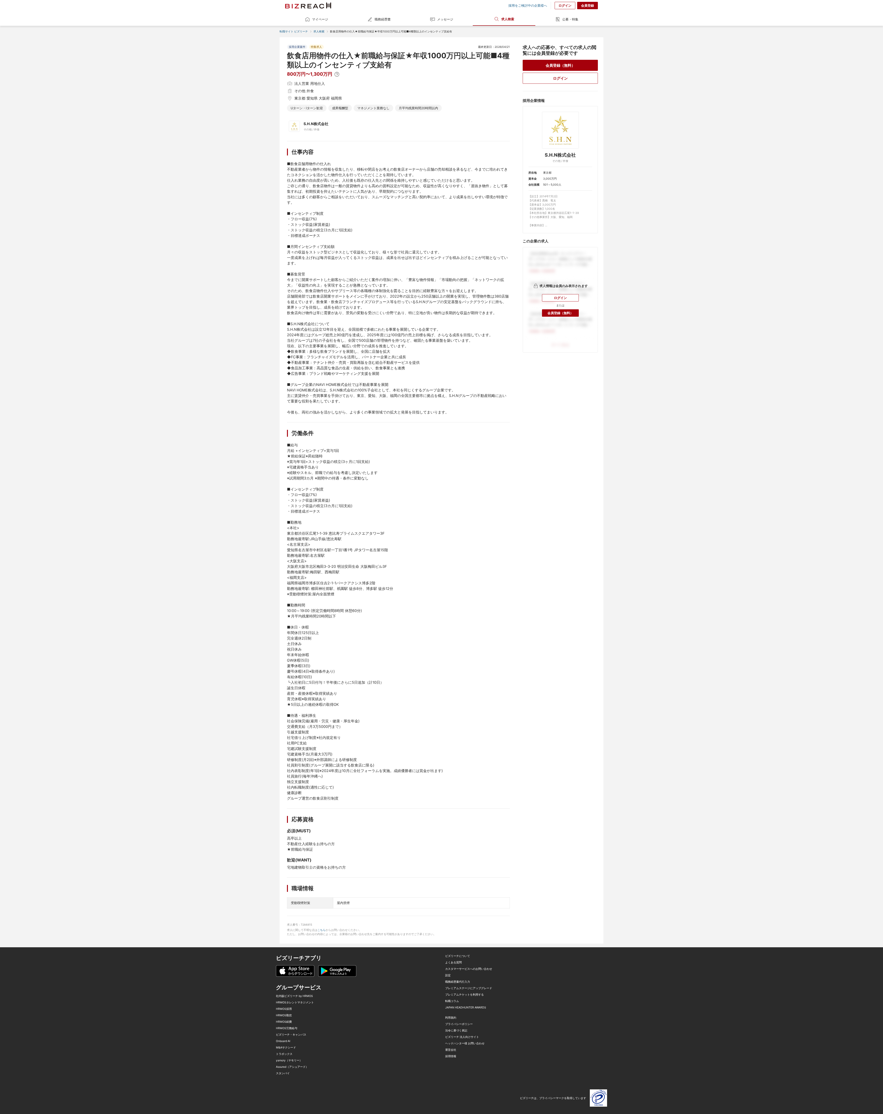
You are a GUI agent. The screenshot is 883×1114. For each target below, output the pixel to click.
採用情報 (450, 1056)
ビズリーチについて (457, 956)
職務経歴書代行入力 (457, 981)
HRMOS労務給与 (286, 1028)
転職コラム (452, 1001)
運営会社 (450, 1049)
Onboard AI (283, 1041)
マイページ (320, 19)
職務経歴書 (383, 19)
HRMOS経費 (284, 1021)
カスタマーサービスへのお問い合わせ (468, 969)
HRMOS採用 (284, 1009)
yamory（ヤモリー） (289, 1060)
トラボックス (284, 1054)
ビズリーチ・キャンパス (291, 1034)
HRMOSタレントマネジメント (295, 1002)
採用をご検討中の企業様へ (527, 5)
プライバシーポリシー (459, 1024)
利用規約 (450, 1017)
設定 (448, 975)
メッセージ (445, 19)
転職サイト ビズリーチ (294, 31)
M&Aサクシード (286, 1047)
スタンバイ (283, 1073)
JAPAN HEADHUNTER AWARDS (465, 1007)
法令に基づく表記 (456, 1030)
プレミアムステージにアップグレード (468, 988)
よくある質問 (453, 962)
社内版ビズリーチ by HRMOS (294, 996)
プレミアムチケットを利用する (464, 994)
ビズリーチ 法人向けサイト (462, 1037)
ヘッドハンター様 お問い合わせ (465, 1043)
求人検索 (507, 19)
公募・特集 (570, 19)
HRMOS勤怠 (284, 1015)
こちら (321, 930)
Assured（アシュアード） (292, 1066)
